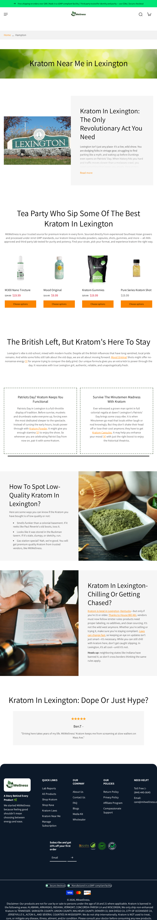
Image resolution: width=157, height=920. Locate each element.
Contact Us (79, 797)
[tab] (6, 282)
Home (7, 35)
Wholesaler (79, 819)
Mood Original (52, 290)
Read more (86, 172)
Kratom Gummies (93, 290)
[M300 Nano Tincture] (20, 267)
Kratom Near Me (51, 816)
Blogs (76, 808)
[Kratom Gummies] (97, 267)
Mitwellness (82, 899)
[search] (140, 14)
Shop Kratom (49, 799)
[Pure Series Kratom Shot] (136, 267)
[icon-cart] (149, 14)
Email (55, 857)
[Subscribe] (72, 858)
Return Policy (111, 791)
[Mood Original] (59, 267)
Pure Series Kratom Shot (136, 290)
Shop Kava (48, 804)
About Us (78, 791)
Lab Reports (49, 788)
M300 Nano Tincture (17, 290)
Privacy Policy (111, 797)
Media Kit (78, 813)
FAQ (75, 802)
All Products (49, 793)
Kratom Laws (49, 810)
